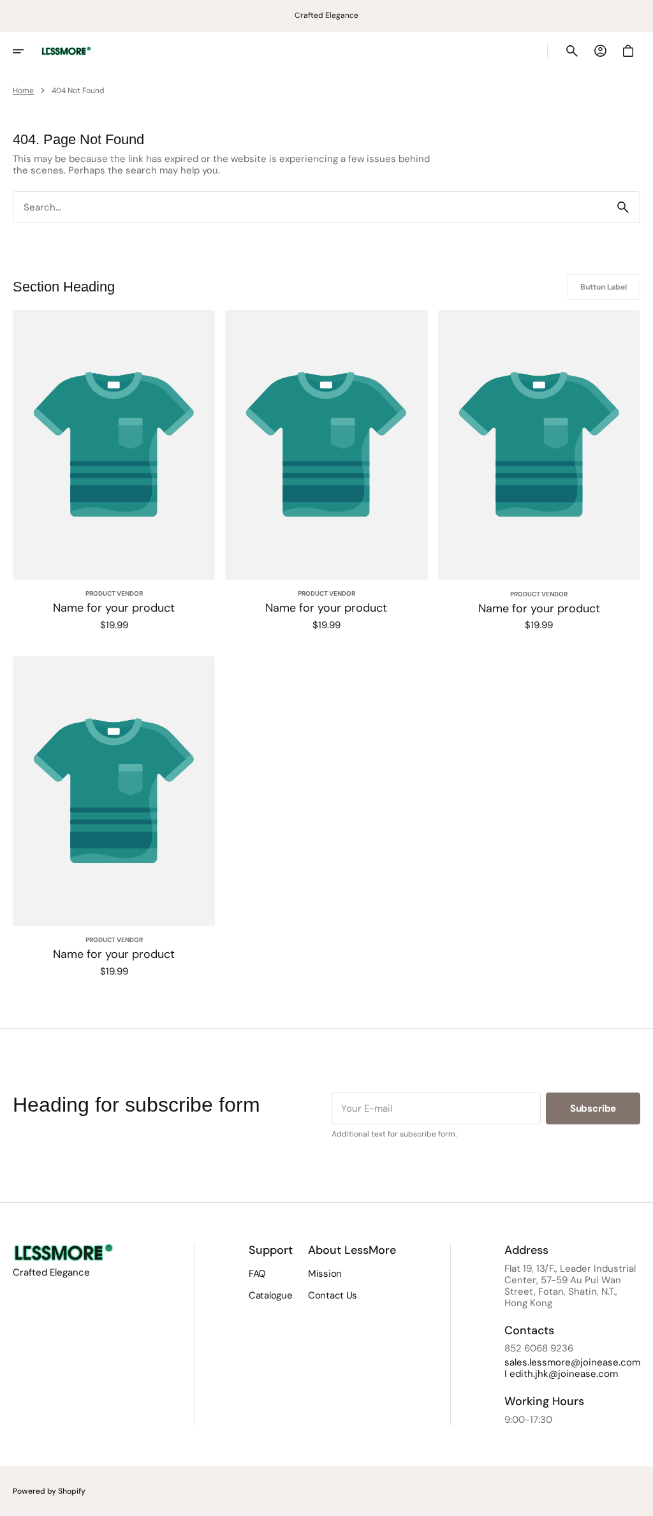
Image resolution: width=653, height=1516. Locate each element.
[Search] (623, 207)
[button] (27, 51)
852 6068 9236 (538, 1348)
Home (23, 90)
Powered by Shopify (49, 1491)
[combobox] (309, 208)
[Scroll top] (637, 1500)
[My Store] (66, 51)
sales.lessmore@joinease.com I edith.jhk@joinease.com (572, 1368)
